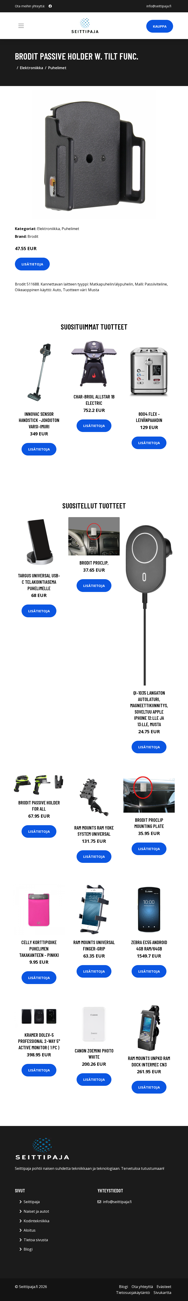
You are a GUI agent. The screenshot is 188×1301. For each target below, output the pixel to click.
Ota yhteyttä (142, 1286)
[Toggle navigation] (21, 25)
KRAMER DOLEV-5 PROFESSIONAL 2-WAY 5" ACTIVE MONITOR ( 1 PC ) (39, 1041)
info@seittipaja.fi (159, 6)
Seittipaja (32, 1201)
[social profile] (50, 6)
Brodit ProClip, (94, 562)
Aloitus (30, 1230)
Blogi (28, 1249)
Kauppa (159, 26)
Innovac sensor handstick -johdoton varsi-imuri (39, 420)
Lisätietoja (32, 264)
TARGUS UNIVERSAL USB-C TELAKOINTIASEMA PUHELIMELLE (39, 582)
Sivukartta (162, 1292)
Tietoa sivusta (36, 1239)
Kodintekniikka (36, 1220)
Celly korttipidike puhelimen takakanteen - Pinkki (39, 948)
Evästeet (164, 1286)
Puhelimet (57, 67)
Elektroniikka (31, 67)
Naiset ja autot (36, 1211)
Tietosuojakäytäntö (133, 1292)
